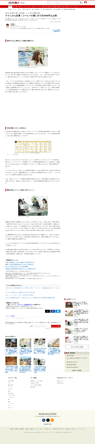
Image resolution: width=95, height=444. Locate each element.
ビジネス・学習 (11, 395)
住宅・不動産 (11, 380)
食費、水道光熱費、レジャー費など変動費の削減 (41, 9)
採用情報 (16, 428)
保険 (16, 6)
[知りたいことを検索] (81, 2)
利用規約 (31, 428)
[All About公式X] (48, 420)
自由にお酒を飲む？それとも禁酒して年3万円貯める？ (20, 262)
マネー (22, 3)
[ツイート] (47, 311)
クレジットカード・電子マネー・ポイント (32, 6)
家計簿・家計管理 (26, 9)
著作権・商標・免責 (57, 428)
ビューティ (10, 387)
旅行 (9, 399)
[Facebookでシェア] (52, 311)
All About (10, 9)
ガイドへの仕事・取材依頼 (36, 385)
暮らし (9, 391)
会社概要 (12, 428)
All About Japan (60, 382)
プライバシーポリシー (39, 428)
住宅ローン (21, 6)
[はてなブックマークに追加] (58, 311)
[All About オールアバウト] (13, 3)
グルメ (9, 405)
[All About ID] (85, 2)
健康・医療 (10, 385)
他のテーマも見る (77, 370)
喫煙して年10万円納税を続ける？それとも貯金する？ (19, 264)
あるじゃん (76, 6)
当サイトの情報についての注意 (68, 428)
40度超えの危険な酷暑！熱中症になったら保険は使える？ (20, 268)
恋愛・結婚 (10, 393)
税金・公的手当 (66, 6)
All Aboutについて (48, 428)
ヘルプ (83, 428)
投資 (13, 6)
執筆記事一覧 (56, 31)
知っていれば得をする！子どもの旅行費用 (16, 266)
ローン (71, 6)
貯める (10, 6)
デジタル (10, 389)
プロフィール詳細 (55, 29)
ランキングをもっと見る (77, 346)
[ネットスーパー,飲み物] (33, 147)
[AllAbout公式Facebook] (43, 420)
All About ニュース (60, 380)
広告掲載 (27, 428)
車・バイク (10, 407)
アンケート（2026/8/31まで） (25, 304)
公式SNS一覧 (47, 424)
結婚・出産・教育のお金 (47, 6)
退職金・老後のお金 (57, 6)
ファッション (11, 403)
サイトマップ (78, 428)
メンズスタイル (11, 397)
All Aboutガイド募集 (35, 382)
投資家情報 (21, 428)
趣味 (9, 401)
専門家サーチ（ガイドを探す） (37, 380)
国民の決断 (33, 387)
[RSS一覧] (52, 420)
